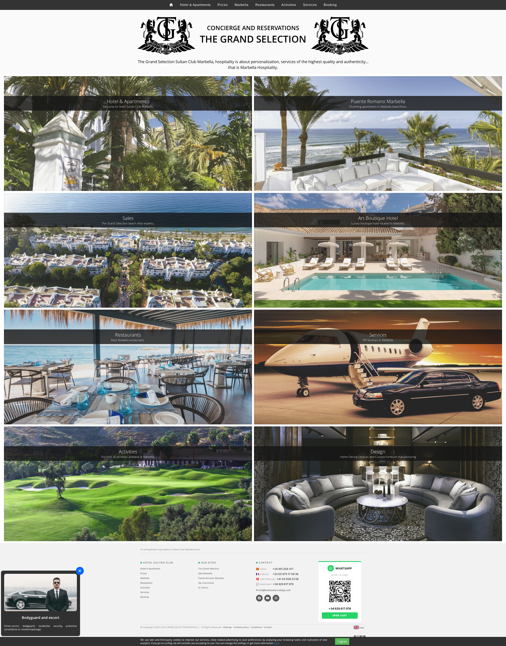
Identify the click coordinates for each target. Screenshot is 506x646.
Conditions (256, 627)
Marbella (241, 5)
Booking (330, 5)
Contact (268, 627)
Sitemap (227, 627)
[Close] (80, 571)
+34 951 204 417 (283, 568)
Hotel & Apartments (195, 5)
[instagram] (276, 598)
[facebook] (259, 598)
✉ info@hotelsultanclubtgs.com (273, 590)
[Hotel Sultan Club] (171, 5)
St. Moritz (203, 587)
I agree (342, 641)
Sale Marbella (205, 573)
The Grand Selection (208, 568)
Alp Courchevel (206, 582)
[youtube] (267, 598)
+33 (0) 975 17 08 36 (285, 574)
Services (310, 5)
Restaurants (265, 5)
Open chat (339, 615)
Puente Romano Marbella (211, 578)
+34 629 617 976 (283, 584)
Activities (288, 5)
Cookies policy (241, 627)
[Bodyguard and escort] (40, 592)
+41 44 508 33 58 (287, 579)
